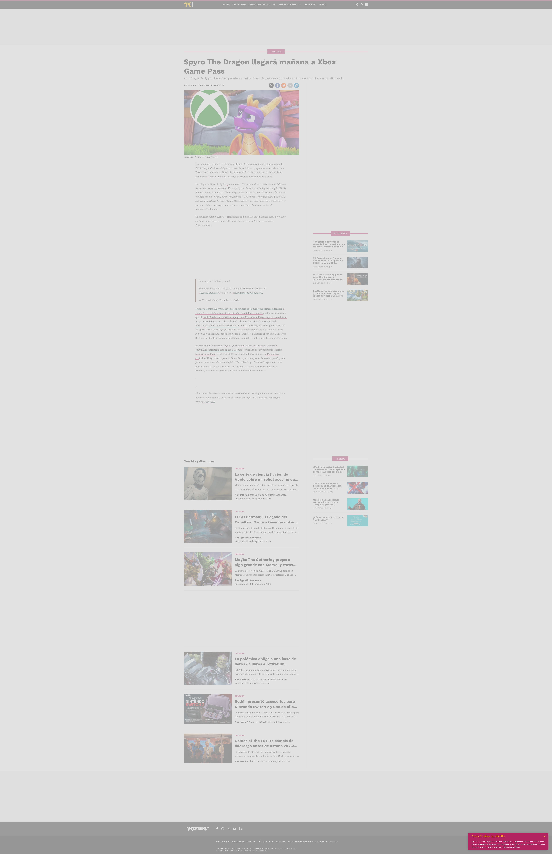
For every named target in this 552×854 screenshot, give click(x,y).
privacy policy (510, 844)
